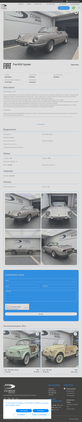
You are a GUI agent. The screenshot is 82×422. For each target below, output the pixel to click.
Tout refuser (40, 410)
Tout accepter (24, 410)
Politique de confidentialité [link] (39, 414)
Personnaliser (21, 414)
